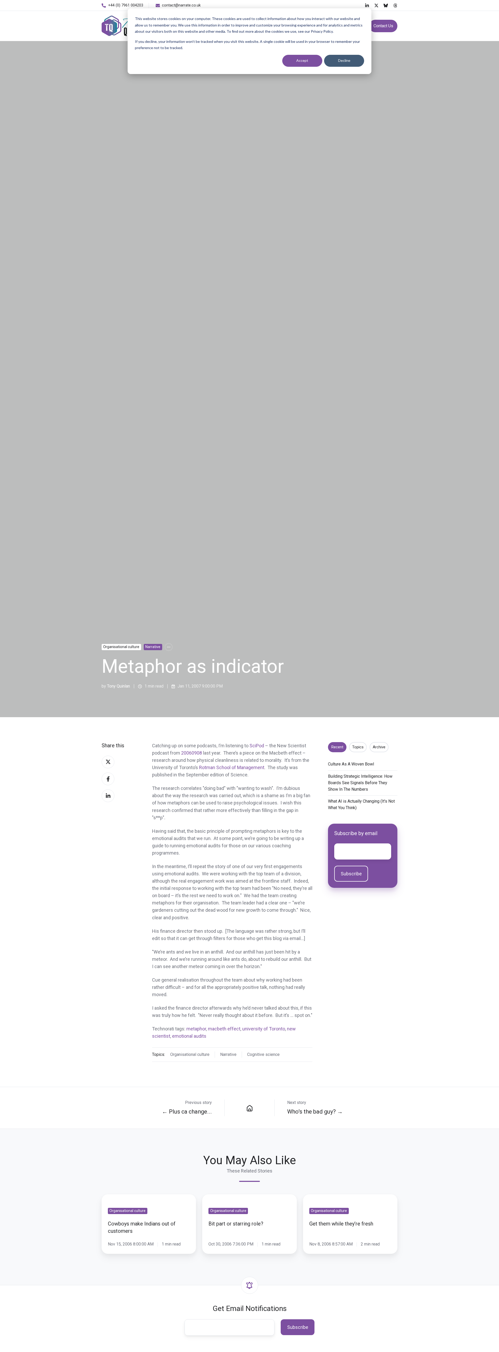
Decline (344, 60)
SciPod (257, 745)
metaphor (196, 1028)
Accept (302, 60)
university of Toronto (263, 1028)
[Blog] (249, 1107)
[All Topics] (169, 647)
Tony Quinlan (118, 686)
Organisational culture (121, 647)
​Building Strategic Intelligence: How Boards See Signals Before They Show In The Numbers (360, 783)
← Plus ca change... (187, 1111)
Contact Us (383, 25)
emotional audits (189, 1036)
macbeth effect (224, 1028)
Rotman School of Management (231, 767)
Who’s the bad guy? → (315, 1111)
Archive (379, 747)
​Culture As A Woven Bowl (351, 764)
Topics (358, 747)
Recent (337, 747)
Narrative (152, 647)
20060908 (191, 753)
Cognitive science (263, 1054)
